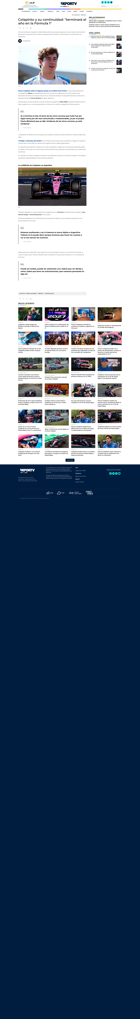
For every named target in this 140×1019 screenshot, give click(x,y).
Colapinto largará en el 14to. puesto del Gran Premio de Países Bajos (109, 427)
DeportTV (69, 4)
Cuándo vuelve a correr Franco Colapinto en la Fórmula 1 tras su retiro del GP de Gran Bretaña (104, 25)
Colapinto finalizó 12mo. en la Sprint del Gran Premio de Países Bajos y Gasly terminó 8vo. (83, 453)
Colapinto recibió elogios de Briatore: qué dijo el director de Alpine (28, 326)
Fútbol (42, 11)
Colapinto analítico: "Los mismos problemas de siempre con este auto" (29, 453)
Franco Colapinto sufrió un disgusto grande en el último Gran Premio (42, 91)
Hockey (82, 11)
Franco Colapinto (31, 293)
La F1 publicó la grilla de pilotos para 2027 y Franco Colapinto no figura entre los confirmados (103, 46)
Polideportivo (26, 11)
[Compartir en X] (23, 28)
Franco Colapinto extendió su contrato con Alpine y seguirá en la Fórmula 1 (82, 326)
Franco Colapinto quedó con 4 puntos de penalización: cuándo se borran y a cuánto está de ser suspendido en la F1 (109, 351)
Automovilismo (49, 293)
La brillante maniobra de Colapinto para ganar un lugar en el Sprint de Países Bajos (56, 453)
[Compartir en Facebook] (20, 28)
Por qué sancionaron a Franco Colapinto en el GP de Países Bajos (103, 53)
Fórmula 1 (41, 293)
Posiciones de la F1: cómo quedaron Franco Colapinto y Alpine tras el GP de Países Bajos (103, 37)
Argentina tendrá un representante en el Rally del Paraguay (109, 326)
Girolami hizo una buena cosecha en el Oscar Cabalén (56, 378)
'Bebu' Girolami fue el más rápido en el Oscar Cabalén (57, 430)
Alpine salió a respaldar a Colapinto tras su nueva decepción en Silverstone (105, 21)
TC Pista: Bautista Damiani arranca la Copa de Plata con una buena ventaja (56, 350)
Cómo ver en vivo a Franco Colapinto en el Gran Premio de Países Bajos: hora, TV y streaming (102, 62)
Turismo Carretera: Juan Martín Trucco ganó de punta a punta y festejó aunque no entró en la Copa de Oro (30, 377)
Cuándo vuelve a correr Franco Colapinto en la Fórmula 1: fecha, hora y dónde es (55, 402)
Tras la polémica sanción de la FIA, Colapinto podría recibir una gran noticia (29, 350)
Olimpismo (89, 11)
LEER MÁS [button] (70, 460)
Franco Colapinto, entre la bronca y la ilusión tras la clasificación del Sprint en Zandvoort (109, 453)
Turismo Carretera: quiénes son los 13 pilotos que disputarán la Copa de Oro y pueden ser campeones (83, 350)
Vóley (63, 11)
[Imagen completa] (20, 51)
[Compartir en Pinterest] (20, 48)
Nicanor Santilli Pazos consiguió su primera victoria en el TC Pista (82, 375)
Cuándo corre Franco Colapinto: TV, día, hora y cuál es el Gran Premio (103, 69)
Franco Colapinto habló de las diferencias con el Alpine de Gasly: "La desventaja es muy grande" (82, 428)
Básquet (50, 11)
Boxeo (75, 11)
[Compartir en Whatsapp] (27, 28)
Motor (34, 11)
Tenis (57, 11)
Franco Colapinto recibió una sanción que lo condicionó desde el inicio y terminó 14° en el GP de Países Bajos (109, 403)
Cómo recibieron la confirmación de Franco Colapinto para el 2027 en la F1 (57, 326)
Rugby (69, 11)
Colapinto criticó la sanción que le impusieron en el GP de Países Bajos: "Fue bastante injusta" (109, 376)
